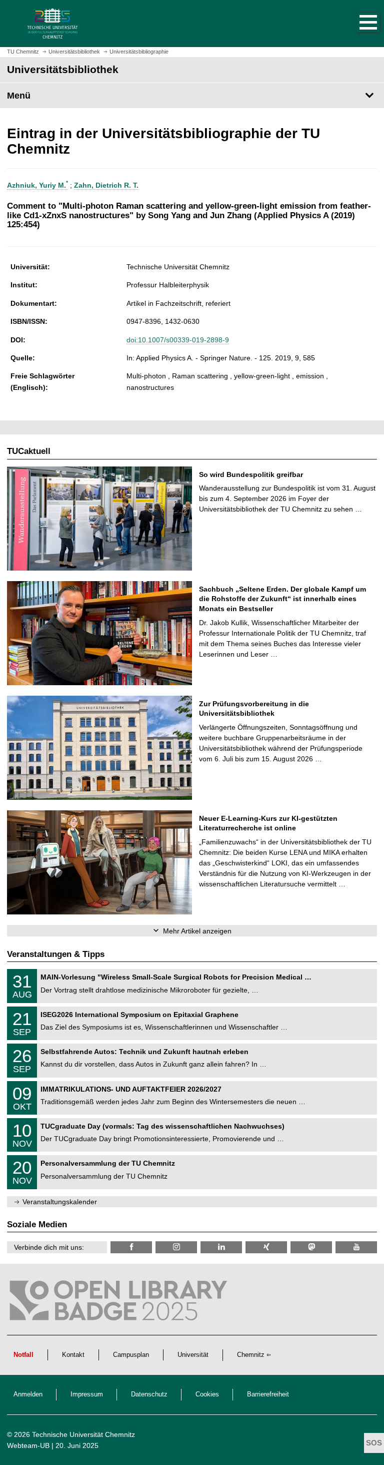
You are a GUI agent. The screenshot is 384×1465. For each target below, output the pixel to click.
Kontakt (73, 1354)
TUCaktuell (28, 451)
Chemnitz (250, 1354)
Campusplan (131, 1354)
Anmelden (28, 1394)
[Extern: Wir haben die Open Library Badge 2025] (119, 1303)
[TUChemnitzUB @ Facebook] (131, 1247)
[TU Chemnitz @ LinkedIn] (221, 1247)
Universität (193, 1354)
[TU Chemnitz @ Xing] (266, 1247)
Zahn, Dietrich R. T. (106, 185)
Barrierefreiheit (268, 1394)
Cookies (207, 1394)
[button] (358, 23)
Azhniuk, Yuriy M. (37, 185)
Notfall (24, 1354)
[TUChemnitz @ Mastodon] (311, 1247)
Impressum (86, 1394)
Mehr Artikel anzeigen (197, 931)
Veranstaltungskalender (59, 1202)
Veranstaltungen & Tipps (55, 954)
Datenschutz (149, 1394)
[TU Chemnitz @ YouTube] (356, 1247)
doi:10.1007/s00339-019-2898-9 (177, 340)
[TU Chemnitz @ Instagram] (176, 1247)
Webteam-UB (28, 1445)
